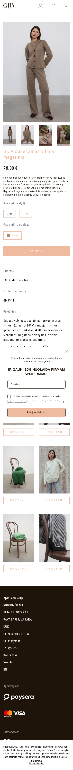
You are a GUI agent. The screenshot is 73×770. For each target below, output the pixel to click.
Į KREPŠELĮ (36, 251)
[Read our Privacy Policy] (63, 402)
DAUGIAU (18, 432)
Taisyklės (10, 648)
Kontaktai (10, 655)
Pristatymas (12, 641)
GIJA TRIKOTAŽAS (16, 612)
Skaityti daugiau (36, 763)
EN (5, 669)
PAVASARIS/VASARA (17, 619)
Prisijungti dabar (36, 412)
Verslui (8, 662)
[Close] (67, 351)
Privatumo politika (16, 633)
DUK (6, 626)
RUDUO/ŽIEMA (13, 605)
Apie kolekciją (13, 598)
